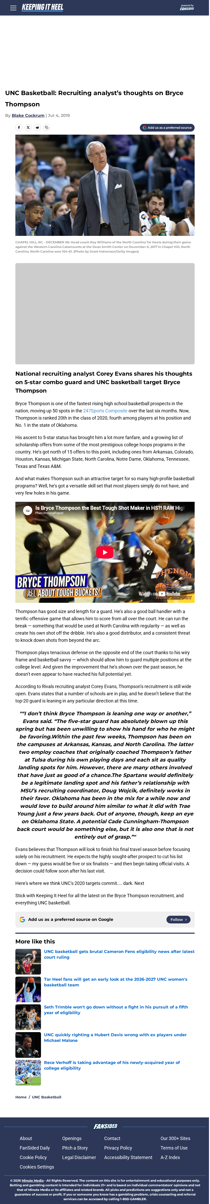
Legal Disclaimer (79, 1157)
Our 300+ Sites (175, 1138)
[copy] (46, 127)
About (26, 1138)
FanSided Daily (35, 1148)
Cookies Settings (37, 1167)
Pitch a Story (75, 1148)
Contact (112, 1138)
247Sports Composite (105, 410)
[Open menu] (13, 8)
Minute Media (33, 1180)
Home (21, 1097)
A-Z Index (170, 1157)
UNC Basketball (46, 1097)
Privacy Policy (118, 1148)
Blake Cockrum (28, 115)
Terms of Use (174, 1148)
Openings (71, 1138)
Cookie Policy (33, 1157)
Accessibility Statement (128, 1157)
